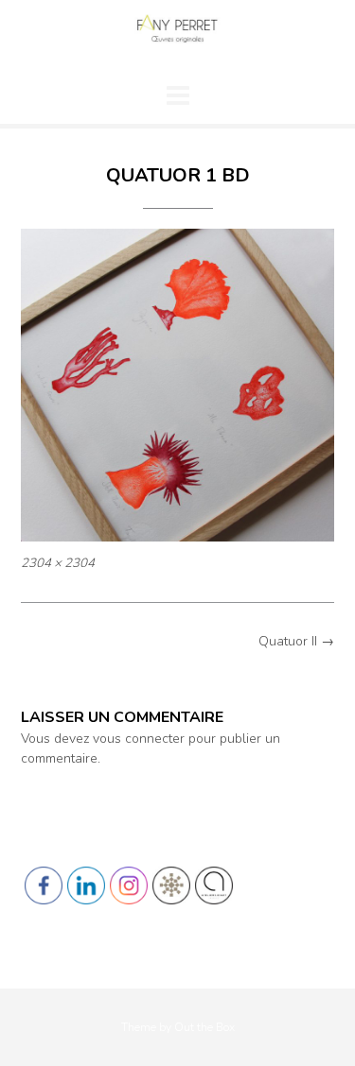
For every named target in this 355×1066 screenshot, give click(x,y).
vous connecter (139, 739)
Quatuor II (296, 641)
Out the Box (204, 1027)
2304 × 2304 (58, 563)
